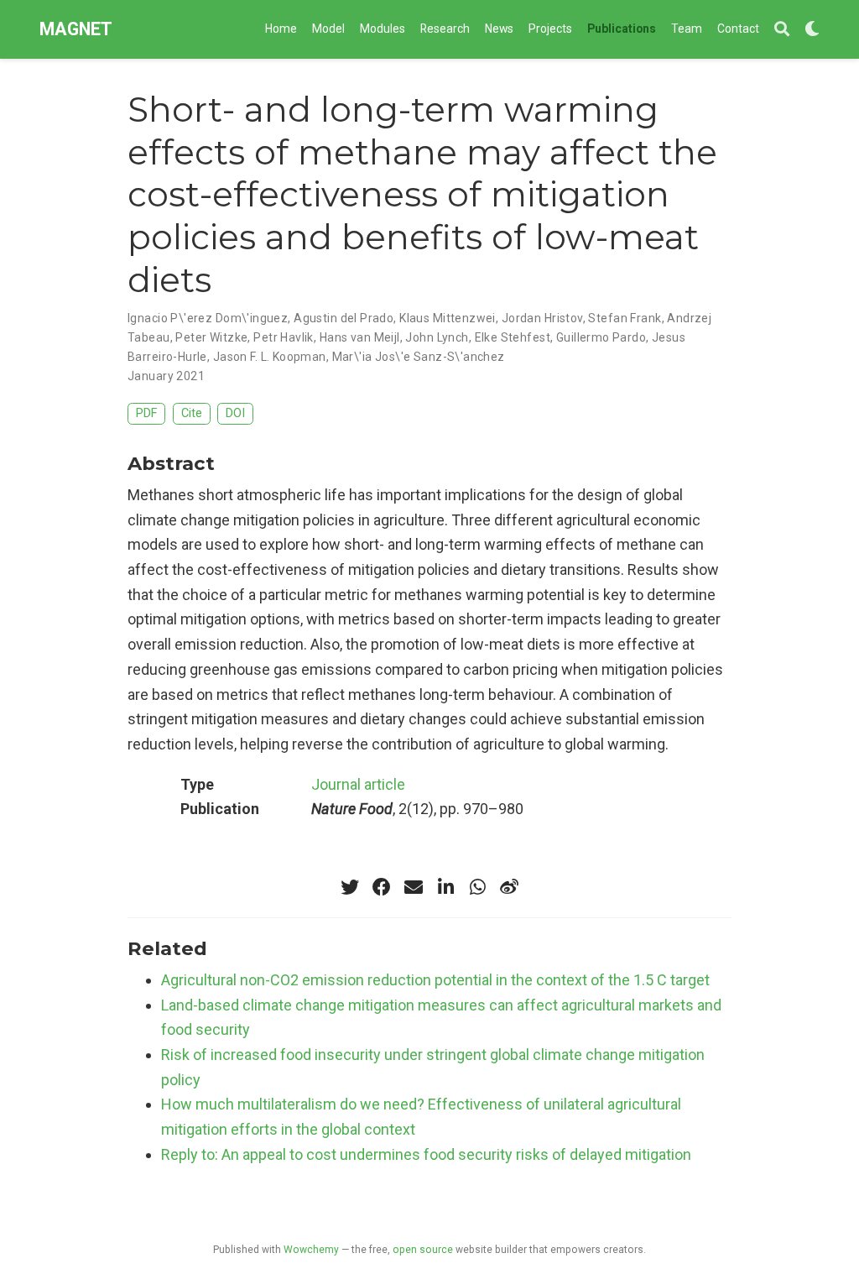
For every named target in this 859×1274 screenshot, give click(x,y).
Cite (191, 413)
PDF (146, 413)
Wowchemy (311, 1250)
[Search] (781, 29)
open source (423, 1250)
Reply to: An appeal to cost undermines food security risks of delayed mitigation (426, 1154)
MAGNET (75, 28)
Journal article (358, 784)
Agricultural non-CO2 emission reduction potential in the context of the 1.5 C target (435, 980)
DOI (235, 413)
